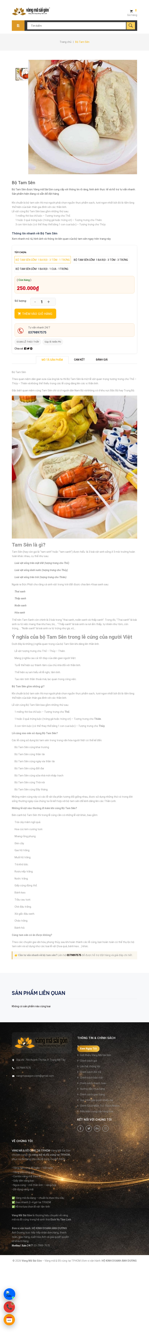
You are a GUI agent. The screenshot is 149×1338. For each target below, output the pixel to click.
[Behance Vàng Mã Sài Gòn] (97, 1128)
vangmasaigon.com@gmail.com (35, 1075)
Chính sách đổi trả (90, 1072)
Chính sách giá (88, 1060)
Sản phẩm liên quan (38, 993)
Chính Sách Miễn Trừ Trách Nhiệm (100, 1105)
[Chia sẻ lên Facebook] (25, 348)
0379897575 (37, 332)
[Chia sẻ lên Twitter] (28, 348)
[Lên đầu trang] (144, 1329)
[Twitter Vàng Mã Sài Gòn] (89, 1128)
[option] (16, 74)
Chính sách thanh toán (93, 1083)
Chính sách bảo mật (91, 1077)
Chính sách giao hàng (92, 1094)
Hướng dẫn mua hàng (92, 1088)
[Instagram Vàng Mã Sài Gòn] (105, 1128)
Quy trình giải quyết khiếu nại (96, 1100)
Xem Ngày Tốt (88, 1048)
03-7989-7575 (42, 1245)
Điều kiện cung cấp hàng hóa (96, 1111)
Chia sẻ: (19, 348)
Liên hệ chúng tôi (90, 1066)
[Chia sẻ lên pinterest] (31, 348)
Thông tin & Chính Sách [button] (96, 1038)
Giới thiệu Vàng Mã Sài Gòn (95, 1055)
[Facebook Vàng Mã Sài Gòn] (80, 1128)
